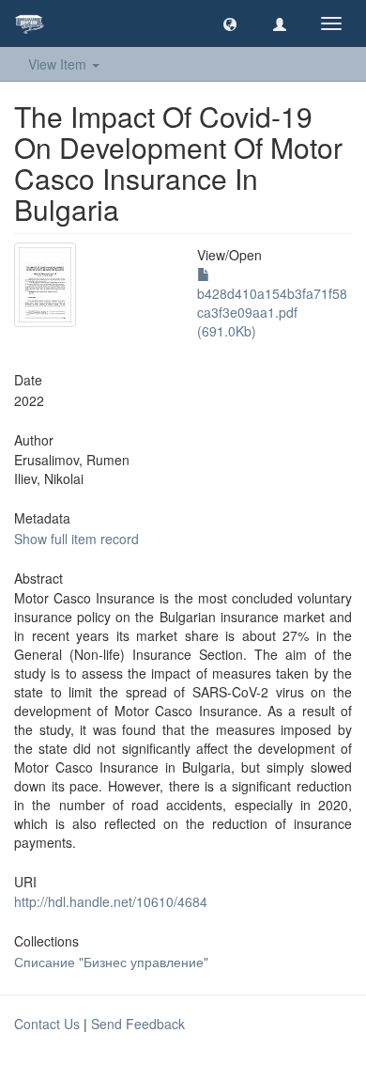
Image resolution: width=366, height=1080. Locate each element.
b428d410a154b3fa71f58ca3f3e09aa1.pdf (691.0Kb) (272, 312)
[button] (230, 23)
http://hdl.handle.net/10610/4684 (110, 901)
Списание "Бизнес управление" (111, 961)
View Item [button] (59, 64)
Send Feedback (138, 1023)
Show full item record (76, 538)
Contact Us (47, 1023)
